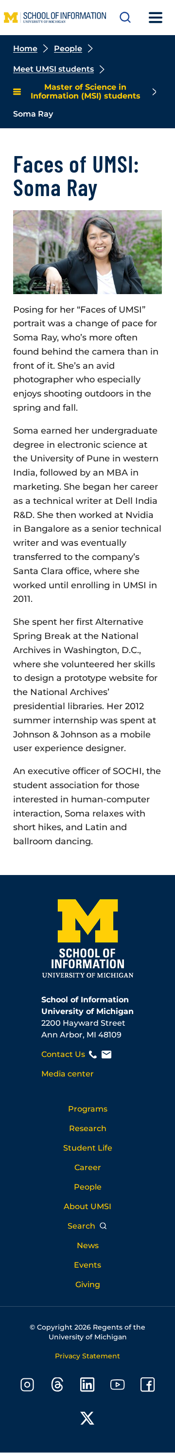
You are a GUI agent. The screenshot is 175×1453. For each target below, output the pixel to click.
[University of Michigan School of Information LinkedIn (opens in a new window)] (87, 1386)
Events (87, 1265)
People (68, 48)
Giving (87, 1284)
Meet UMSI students (53, 69)
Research (87, 1128)
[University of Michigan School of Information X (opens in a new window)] (87, 1420)
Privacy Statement (87, 1356)
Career (87, 1167)
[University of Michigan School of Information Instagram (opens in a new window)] (27, 1386)
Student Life (87, 1148)
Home (25, 48)
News (88, 1245)
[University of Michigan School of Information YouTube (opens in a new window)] (117, 1386)
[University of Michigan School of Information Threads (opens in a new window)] (57, 1386)
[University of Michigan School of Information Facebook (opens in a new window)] (147, 1386)
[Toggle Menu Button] (155, 17)
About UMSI (87, 1206)
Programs (87, 1109)
